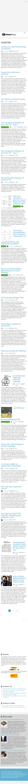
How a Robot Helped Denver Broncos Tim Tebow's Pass (19, 579)
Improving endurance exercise (10, 73)
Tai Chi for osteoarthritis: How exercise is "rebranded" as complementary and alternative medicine (13, 237)
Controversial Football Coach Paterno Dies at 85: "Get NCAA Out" (19, 546)
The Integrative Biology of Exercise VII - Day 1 (12, 152)
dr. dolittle (6, 51)
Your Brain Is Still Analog (8, 691)
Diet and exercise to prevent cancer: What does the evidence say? (19, 200)
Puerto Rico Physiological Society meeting (12, 445)
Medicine (3, 246)
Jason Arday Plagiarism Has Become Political (13, 705)
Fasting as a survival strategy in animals (13, 48)
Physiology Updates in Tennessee (11, 325)
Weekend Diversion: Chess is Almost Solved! (12, 719)
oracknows (3, 208)
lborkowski (6, 519)
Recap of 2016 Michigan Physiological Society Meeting (11, 271)
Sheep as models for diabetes (13, 351)
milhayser (15, 421)
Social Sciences (4, 127)
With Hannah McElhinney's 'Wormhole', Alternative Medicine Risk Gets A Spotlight (14, 693)
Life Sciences (4, 275)
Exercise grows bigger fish (12, 297)
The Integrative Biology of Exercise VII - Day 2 (12, 124)
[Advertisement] (14, 16)
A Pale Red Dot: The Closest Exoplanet (10, 734)
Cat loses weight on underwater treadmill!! (11, 465)
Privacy (23, 771)
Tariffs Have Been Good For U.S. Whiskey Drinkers (14, 688)
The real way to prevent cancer (11, 488)
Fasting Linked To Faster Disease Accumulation (14, 690)
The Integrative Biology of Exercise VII (12, 179)
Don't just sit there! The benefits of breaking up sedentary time (11, 515)
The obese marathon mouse (13, 99)
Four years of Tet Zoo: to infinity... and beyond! (12, 750)
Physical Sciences (5, 421)
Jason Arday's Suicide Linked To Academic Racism (14, 707)
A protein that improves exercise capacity (19, 379)
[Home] (9, 35)
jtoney (16, 552)
